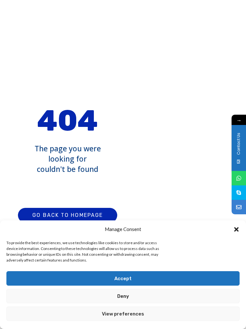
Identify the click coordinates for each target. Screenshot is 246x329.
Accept (123, 278)
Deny (123, 296)
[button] (236, 229)
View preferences (123, 314)
